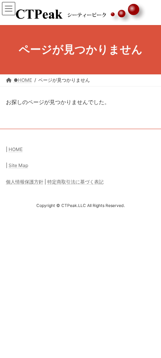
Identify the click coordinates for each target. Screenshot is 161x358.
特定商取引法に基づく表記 (75, 182)
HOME (16, 149)
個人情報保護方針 (24, 182)
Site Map (18, 165)
